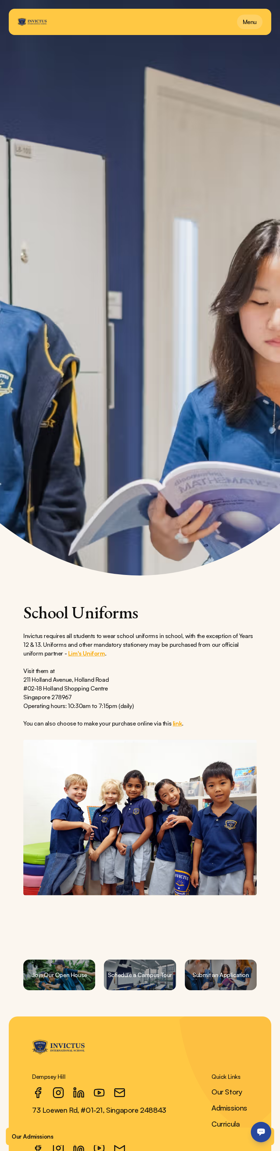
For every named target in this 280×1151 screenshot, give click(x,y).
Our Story (226, 1091)
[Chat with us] (261, 1132)
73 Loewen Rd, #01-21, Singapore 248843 (99, 1110)
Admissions (229, 1107)
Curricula (225, 1123)
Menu (250, 22)
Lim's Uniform (86, 653)
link (177, 723)
